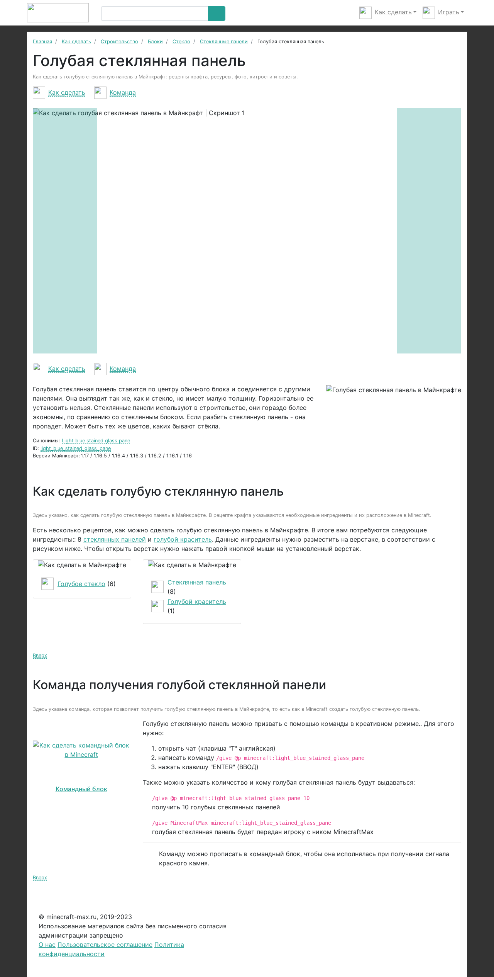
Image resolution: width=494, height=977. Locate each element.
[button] (65, 230)
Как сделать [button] (393, 12)
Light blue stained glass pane (96, 440)
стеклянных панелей (114, 539)
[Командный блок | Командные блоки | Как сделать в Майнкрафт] (81, 750)
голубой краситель (183, 539)
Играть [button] (448, 12)
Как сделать (66, 92)
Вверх (40, 655)
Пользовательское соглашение (105, 944)
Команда (123, 92)
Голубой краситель (196, 601)
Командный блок (81, 789)
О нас (47, 944)
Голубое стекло (81, 584)
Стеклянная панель (196, 582)
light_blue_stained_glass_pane (76, 448)
